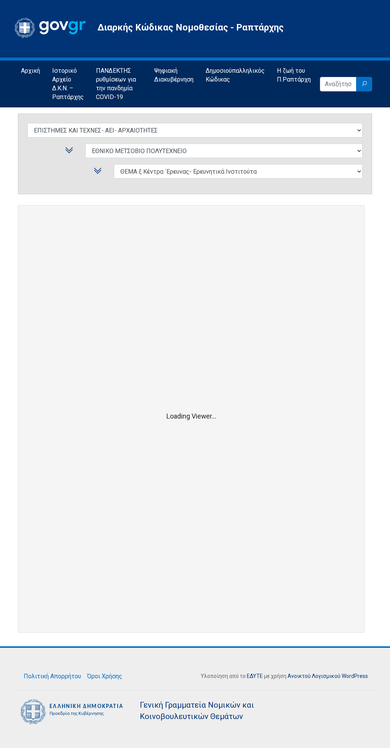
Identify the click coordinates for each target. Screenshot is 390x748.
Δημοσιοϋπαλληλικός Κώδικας (235, 75)
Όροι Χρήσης (104, 676)
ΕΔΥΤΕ (255, 676)
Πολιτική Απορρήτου (52, 676)
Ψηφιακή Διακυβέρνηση (173, 75)
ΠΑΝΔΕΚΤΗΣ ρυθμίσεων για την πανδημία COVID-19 (116, 84)
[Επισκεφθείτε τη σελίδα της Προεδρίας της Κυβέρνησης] (73, 711)
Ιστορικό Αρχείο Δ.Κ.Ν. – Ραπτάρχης (68, 84)
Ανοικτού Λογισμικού (314, 676)
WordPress (355, 676)
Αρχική (30, 70)
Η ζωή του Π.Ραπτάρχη (294, 75)
